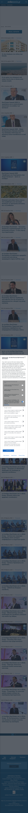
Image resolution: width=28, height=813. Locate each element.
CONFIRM (8, 450)
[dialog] (14, 406)
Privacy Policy (22, 455)
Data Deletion (6, 455)
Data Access (14, 455)
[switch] (23, 385)
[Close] (25, 357)
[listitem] (14, 382)
